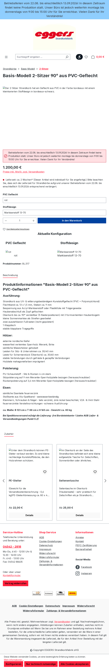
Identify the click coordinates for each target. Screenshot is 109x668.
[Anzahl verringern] (6, 220)
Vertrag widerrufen (15, 583)
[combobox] (39, 57)
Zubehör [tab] (9, 433)
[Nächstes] (105, 480)
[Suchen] (67, 57)
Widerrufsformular (49, 557)
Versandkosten (62, 621)
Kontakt (80, 541)
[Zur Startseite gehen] (54, 37)
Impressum (45, 549)
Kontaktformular (11, 575)
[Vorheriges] (3, 480)
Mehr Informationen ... (14, 659)
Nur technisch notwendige (41, 664)
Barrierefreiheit (84, 549)
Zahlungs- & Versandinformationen (66, 610)
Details (29, 515)
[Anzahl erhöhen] (34, 220)
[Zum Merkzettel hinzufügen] (45, 472)
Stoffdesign (16, 206)
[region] (54, 116)
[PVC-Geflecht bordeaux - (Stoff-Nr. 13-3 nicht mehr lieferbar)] (54, 116)
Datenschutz (46, 545)
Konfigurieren (13, 664)
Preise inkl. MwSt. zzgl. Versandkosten (23, 171)
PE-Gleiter (15, 480)
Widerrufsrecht (47, 553)
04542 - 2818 (12, 546)
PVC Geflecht (17, 194)
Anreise (80, 537)
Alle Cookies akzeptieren (75, 664)
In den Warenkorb (72, 220)
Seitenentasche (69, 480)
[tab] (10, 275)
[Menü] (6, 57)
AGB (41, 537)
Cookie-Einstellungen (50, 541)
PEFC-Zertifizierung (86, 545)
